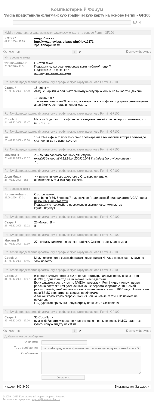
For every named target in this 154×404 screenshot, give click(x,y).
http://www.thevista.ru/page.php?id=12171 (64, 41)
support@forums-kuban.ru (46, 399)
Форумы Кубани (55, 396)
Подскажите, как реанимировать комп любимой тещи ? (72, 66)
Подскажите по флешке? (51, 69)
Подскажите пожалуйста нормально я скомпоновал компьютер (78, 204)
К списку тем (11, 51)
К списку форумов (138, 51)
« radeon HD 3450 (17, 386)
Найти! (136, 22)
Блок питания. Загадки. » (132, 386)
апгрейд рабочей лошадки (52, 73)
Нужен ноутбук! (45, 208)
